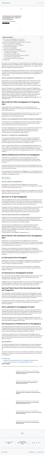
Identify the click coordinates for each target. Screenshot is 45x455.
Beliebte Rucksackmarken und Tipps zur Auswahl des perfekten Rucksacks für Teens (27, 403)
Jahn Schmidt (5, 21)
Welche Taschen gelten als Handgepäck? (12, 49)
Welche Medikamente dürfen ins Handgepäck (14, 45)
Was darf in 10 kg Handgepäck (11, 48)
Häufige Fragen (6, 23)
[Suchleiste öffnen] (38, 3)
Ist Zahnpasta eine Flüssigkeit (11, 52)
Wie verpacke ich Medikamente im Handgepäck (14, 58)
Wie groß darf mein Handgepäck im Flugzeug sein (15, 40)
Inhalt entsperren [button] (6, 177)
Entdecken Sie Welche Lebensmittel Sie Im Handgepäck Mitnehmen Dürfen (20, 360)
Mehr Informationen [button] (6, 178)
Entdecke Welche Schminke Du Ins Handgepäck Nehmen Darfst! (18, 362)
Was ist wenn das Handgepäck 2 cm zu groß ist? (14, 39)
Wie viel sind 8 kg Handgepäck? (10, 46)
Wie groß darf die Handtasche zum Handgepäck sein (15, 51)
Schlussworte (6, 59)
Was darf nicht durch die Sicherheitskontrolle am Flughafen (17, 55)
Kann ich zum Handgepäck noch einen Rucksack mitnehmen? (17, 42)
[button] (40, 37)
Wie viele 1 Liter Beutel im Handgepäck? (12, 43)
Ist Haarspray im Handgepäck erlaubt (12, 53)
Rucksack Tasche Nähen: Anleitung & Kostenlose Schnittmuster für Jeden (26, 383)
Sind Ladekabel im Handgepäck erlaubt (13, 56)
